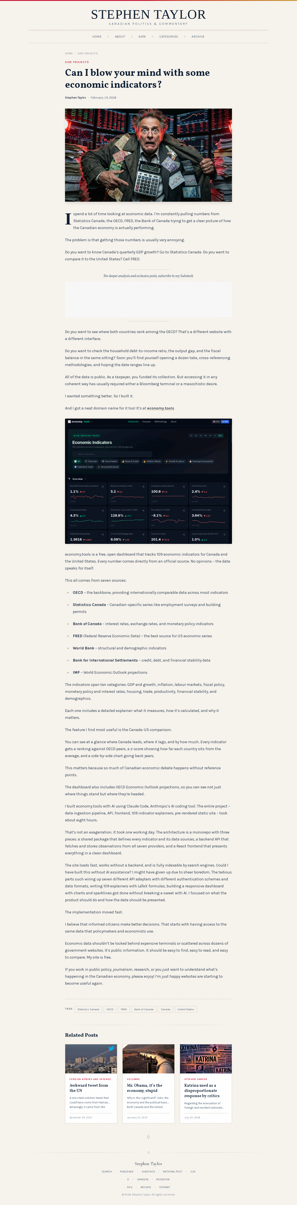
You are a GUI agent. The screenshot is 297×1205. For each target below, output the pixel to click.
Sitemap (164, 1187)
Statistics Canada (88, 1009)
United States (186, 1009)
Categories (168, 36)
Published (127, 1171)
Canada (165, 1009)
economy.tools (160, 408)
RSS (129, 1187)
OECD (110, 1009)
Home (97, 36)
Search (107, 1171)
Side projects (88, 53)
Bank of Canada (144, 1009)
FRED (124, 1009)
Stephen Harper (195, 1079)
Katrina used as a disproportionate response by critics (202, 1091)
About (120, 36)
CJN (192, 1171)
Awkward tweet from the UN (89, 1088)
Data (142, 36)
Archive (198, 36)
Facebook (163, 1179)
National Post (172, 1171)
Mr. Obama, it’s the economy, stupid (144, 1088)
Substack (148, 1171)
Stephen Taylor (75, 97)
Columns (133, 1079)
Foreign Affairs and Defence (90, 1079)
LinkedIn (142, 1179)
